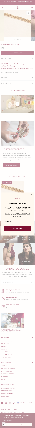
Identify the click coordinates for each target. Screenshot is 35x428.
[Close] (32, 194)
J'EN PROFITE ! (17, 228)
